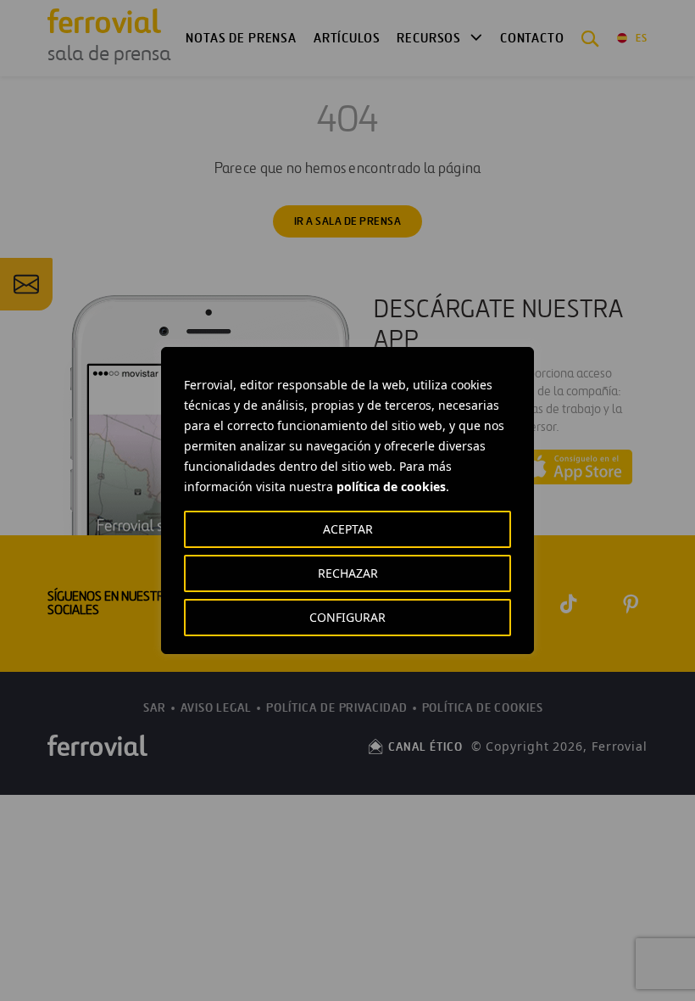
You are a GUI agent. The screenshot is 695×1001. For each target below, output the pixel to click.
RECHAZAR (348, 573)
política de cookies (391, 486)
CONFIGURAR (347, 617)
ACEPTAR (348, 529)
